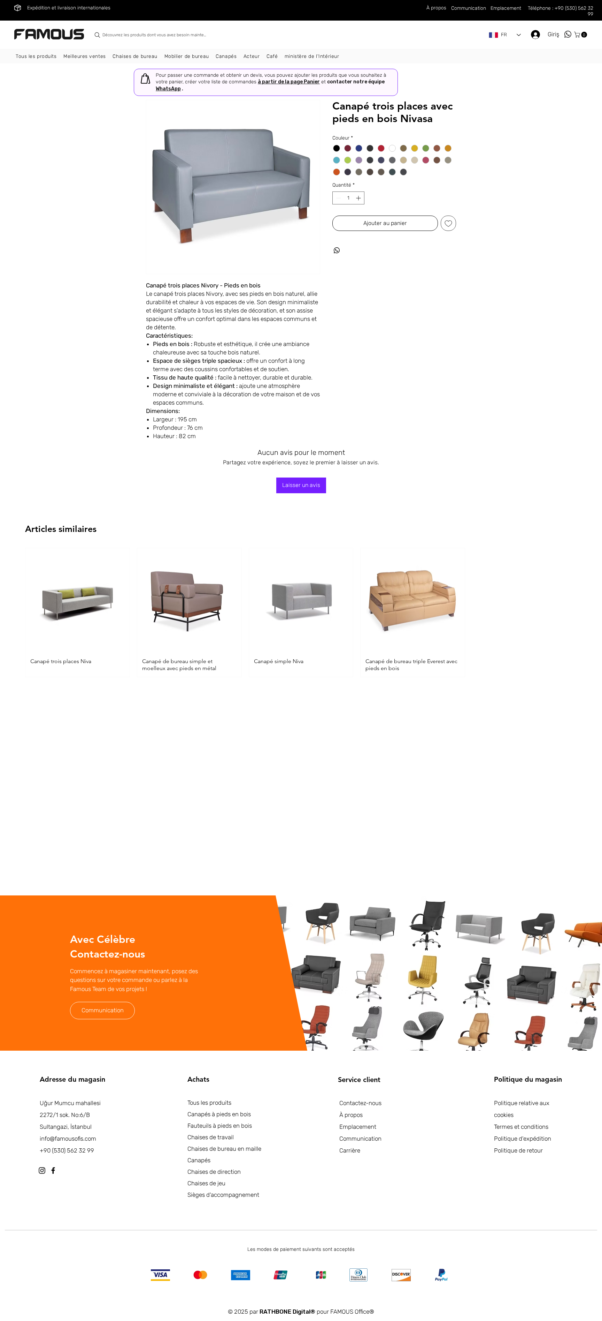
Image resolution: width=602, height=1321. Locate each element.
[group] (301, 613)
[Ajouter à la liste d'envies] (448, 223)
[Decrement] (337, 198)
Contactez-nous (360, 1102)
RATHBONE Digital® (287, 1311)
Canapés (198, 1160)
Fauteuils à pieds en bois (219, 1125)
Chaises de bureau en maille (224, 1148)
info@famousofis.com (68, 1138)
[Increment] (359, 198)
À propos (351, 1114)
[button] (581, 35)
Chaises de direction (214, 1171)
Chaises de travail (210, 1137)
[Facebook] (53, 1170)
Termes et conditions (521, 1126)
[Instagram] (42, 1170)
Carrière (349, 1150)
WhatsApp (168, 89)
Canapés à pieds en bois (219, 1114)
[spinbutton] (348, 198)
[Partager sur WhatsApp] (337, 250)
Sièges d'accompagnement (223, 1194)
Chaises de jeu (206, 1183)
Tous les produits (209, 1102)
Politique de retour (518, 1150)
